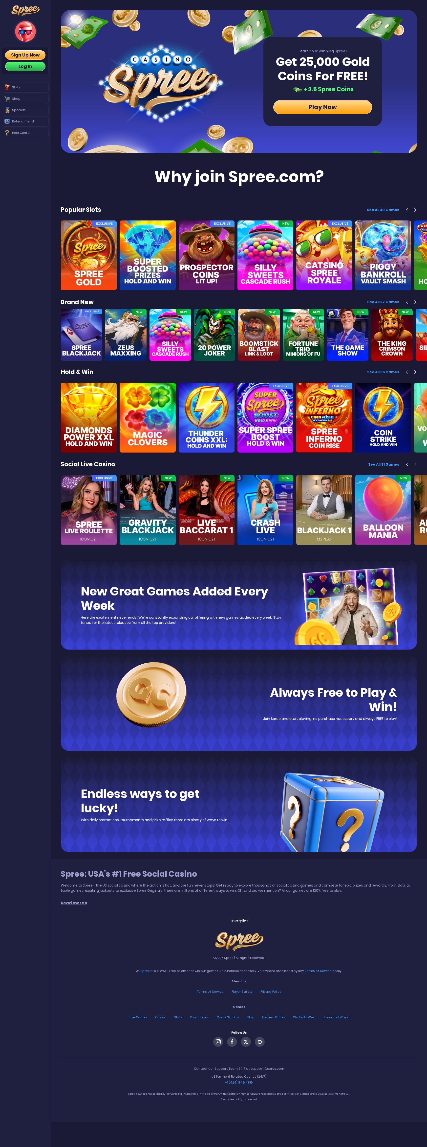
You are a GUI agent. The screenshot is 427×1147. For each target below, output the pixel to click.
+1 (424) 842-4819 (239, 1083)
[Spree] (25, 10)
